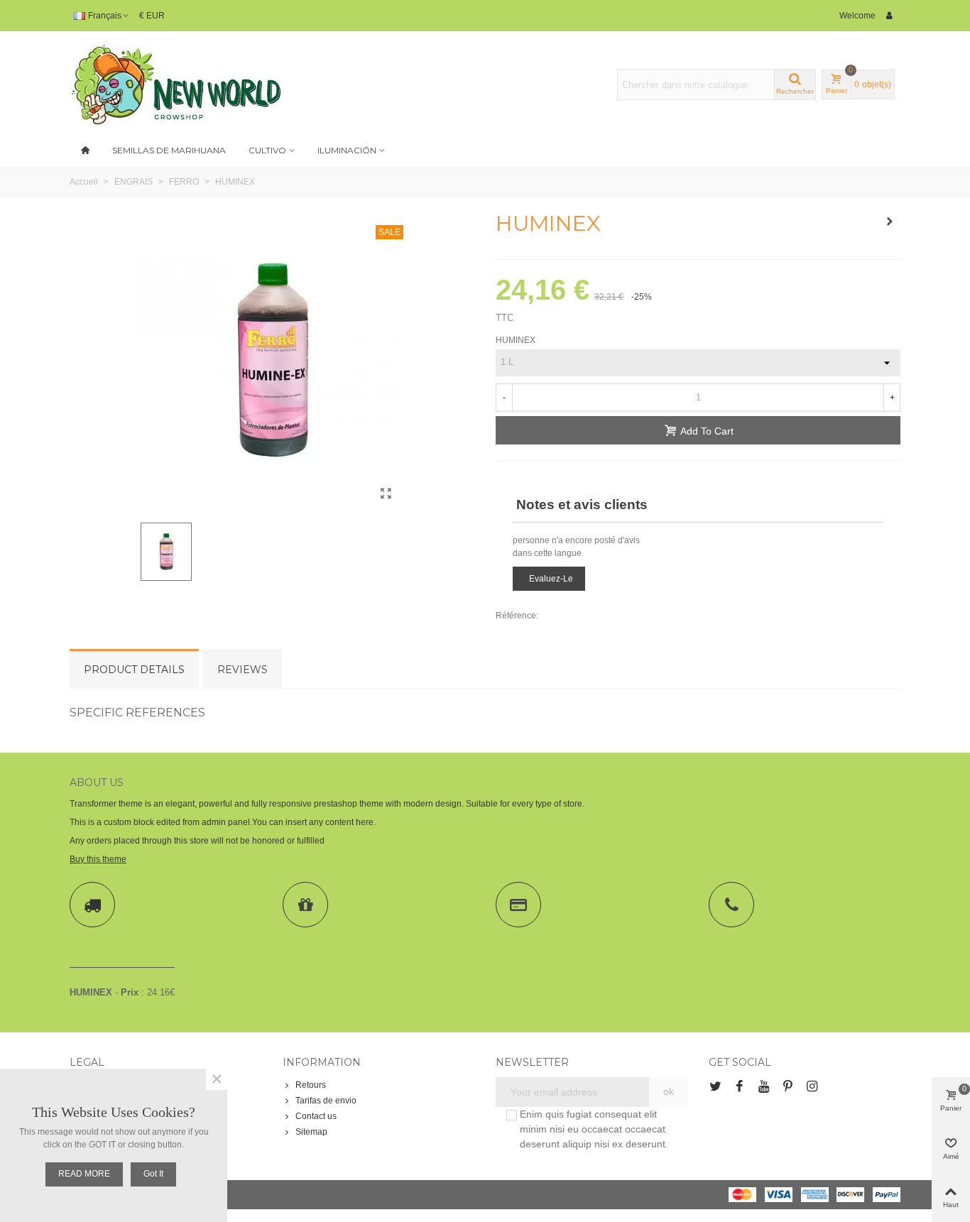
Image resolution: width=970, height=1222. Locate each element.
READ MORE (84, 1174)
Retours (310, 1085)
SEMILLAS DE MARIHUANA (169, 150)
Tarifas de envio (325, 1101)
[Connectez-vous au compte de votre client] (890, 15)
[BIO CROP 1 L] (889, 221)
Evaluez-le (551, 579)
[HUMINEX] (385, 493)
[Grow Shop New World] (176, 84)
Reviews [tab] (242, 669)
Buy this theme (98, 859)
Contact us (316, 1116)
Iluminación (346, 150)
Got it (153, 1174)
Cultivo (267, 150)
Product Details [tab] (134, 669)
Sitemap (311, 1132)
